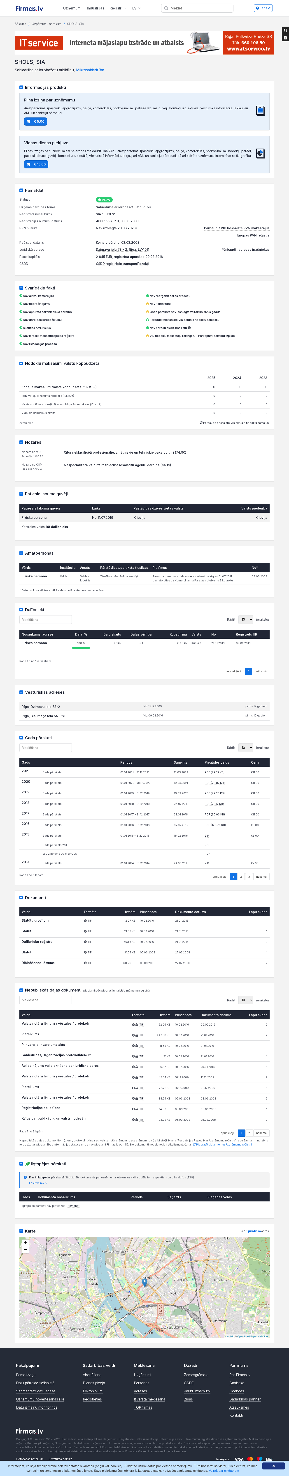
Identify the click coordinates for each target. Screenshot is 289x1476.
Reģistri (116, 8)
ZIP (207, 835)
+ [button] (25, 1243)
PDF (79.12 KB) (214, 804)
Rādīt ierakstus (248, 619)
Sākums (20, 24)
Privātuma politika (60, 1459)
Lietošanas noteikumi (30, 1459)
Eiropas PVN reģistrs (253, 235)
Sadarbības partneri (245, 1399)
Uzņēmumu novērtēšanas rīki (40, 1399)
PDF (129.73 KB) (215, 825)
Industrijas (95, 8)
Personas (141, 1383)
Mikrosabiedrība (90, 70)
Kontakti (236, 1415)
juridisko (254, 1231)
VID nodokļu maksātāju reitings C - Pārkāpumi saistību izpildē (192, 335)
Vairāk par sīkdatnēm (224, 1470)
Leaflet (229, 1336)
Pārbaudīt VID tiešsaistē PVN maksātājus (237, 228)
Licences (236, 1391)
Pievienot (73, 1205)
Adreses (140, 1391)
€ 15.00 (40, 164)
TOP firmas (143, 1407)
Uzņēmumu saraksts (46, 24)
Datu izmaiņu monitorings (36, 1407)
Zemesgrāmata (196, 1375)
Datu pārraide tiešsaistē (35, 1383)
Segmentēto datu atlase (35, 1391)
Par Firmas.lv (239, 1375)
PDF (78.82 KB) (215, 783)
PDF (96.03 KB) (215, 814)
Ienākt (265, 8)
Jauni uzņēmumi (197, 1391)
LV (134, 8)
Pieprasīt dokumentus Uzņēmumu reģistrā (224, 1144)
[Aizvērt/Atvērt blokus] (285, 30)
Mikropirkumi (93, 1391)
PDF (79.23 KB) (215, 793)
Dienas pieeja (94, 1383)
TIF (141, 1024)
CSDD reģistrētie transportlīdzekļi (122, 264)
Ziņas (188, 1399)
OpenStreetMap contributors (252, 1336)
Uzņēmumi (72, 8)
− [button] (25, 1249)
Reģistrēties (92, 1399)
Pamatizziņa (25, 1375)
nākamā (261, 876)
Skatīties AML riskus (37, 328)
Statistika (236, 1383)
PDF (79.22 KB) (214, 772)
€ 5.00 (39, 121)
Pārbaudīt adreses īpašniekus (246, 249)
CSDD (189, 1383)
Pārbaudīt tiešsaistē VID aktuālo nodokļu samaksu (184, 319)
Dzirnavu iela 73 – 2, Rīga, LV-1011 (122, 249)
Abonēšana (92, 1375)
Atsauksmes (239, 1407)
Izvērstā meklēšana (149, 1399)
